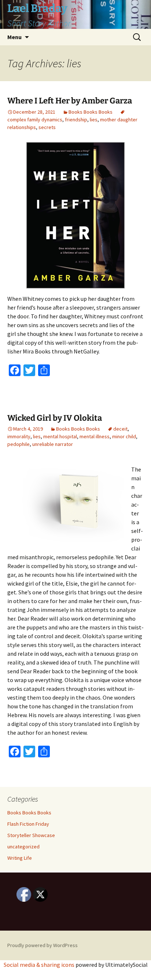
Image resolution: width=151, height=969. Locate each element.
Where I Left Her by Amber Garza (69, 101)
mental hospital (60, 436)
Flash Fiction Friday (28, 824)
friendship (76, 119)
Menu (14, 37)
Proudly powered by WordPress (42, 945)
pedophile (18, 444)
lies (93, 119)
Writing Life (19, 858)
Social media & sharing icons (40, 964)
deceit (120, 428)
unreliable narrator (52, 444)
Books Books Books (91, 112)
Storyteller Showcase (31, 835)
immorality (18, 436)
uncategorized (23, 846)
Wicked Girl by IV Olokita (54, 418)
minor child (124, 436)
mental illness (95, 436)
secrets (47, 127)
